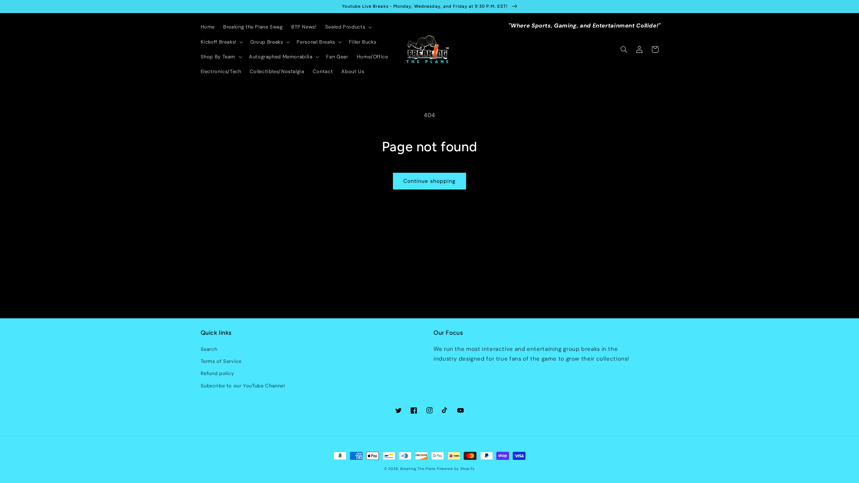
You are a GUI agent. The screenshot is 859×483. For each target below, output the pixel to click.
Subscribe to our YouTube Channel (243, 385)
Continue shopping (429, 180)
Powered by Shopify (456, 469)
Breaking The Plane (418, 469)
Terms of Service (221, 361)
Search (209, 349)
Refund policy (217, 373)
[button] (347, 27)
